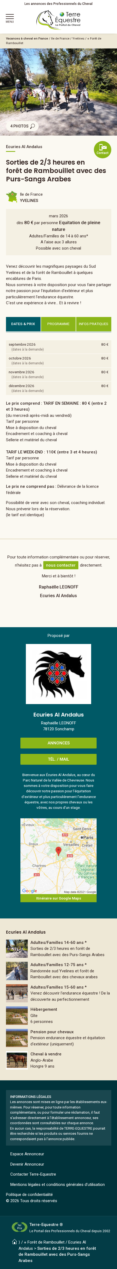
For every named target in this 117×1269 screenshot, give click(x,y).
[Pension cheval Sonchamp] (58, 1038)
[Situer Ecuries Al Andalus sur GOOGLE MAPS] (58, 856)
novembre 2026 (21, 372)
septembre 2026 (22, 344)
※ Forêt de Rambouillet (44, 1242)
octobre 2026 (20, 358)
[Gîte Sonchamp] (58, 1015)
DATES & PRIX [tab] (23, 324)
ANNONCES (59, 743)
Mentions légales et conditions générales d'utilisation (57, 1184)
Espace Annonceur (27, 1154)
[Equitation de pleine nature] (58, 949)
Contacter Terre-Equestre (33, 1174)
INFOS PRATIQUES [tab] (93, 324)
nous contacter (61, 565)
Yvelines (78, 38)
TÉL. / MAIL (58, 759)
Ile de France (60, 38)
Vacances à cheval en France (27, 38)
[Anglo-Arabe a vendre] (58, 1060)
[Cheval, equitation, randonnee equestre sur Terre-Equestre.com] (58, 20)
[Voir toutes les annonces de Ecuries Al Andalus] (58, 674)
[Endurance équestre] (58, 971)
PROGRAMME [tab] (58, 324)
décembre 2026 (21, 386)
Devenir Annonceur (27, 1164)
